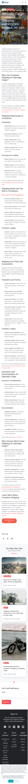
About (14, 739)
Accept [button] (11, 781)
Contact (14, 742)
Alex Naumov (10, 32)
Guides (4, 9)
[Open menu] (25, 2)
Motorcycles (10, 9)
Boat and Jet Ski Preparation (12, 195)
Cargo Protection (17, 437)
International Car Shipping (5, 741)
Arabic (23, 750)
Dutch (22, 744)
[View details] (5, 727)
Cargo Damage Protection (5, 757)
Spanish (22, 739)
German (22, 742)
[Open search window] (22, 2)
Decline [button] (17, 781)
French (23, 747)
